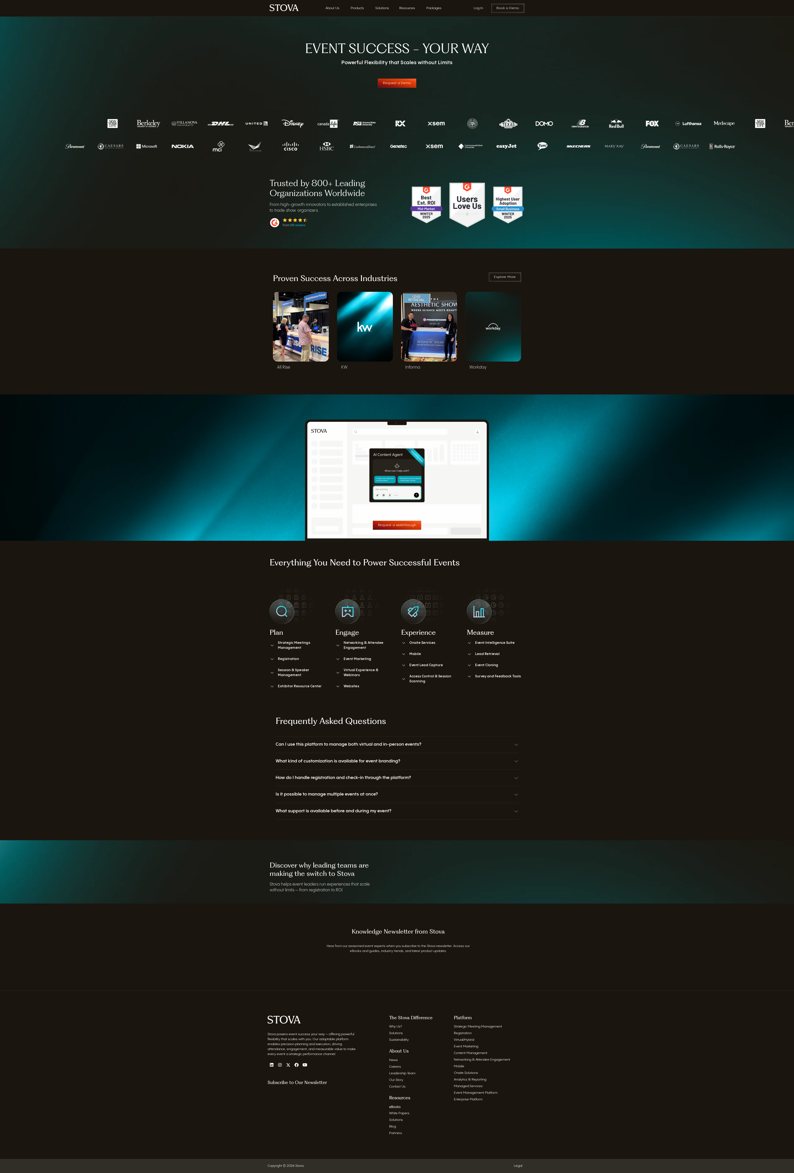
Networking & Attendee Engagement (364, 645)
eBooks (395, 1106)
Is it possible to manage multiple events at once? (327, 794)
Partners (395, 1133)
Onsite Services (422, 643)
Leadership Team (402, 1073)
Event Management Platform (475, 1093)
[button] (397, 744)
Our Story (396, 1080)
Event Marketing (357, 659)
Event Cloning (486, 665)
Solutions (396, 1033)
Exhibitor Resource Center (300, 686)
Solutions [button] (382, 8)
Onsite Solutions (466, 1073)
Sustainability (399, 1040)
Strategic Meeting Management (478, 1026)
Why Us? (395, 1026)
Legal (518, 1166)
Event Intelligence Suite (495, 643)
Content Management (470, 1053)
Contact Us (397, 1086)
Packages (433, 8)
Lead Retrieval (487, 654)
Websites (351, 686)
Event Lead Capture (426, 665)
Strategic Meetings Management (294, 645)
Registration (288, 659)
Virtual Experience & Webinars (361, 672)
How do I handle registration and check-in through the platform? (343, 777)
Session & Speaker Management (293, 672)
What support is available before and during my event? (333, 811)
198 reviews (297, 225)
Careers (395, 1066)
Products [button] (357, 8)
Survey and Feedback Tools (498, 676)
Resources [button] (407, 8)
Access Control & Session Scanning (430, 679)
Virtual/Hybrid (464, 1040)
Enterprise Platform (468, 1099)
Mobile (415, 654)
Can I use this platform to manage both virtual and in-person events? (348, 744)
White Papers (399, 1113)
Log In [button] (478, 8)
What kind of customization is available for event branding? (338, 761)
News (393, 1060)
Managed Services (468, 1086)
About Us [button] (332, 8)
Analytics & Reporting (470, 1079)
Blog (392, 1126)
